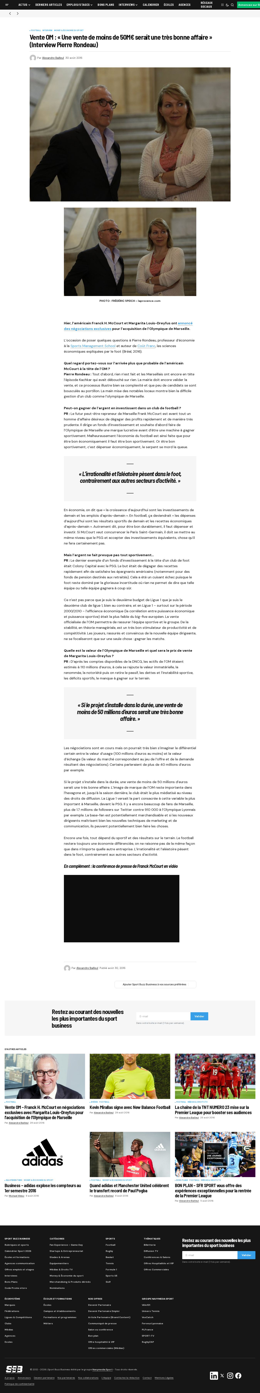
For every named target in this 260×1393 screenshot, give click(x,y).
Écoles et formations (17, 1257)
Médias (9, 1329)
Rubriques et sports (17, 1244)
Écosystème (12, 1298)
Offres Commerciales (156, 1269)
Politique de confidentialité (19, 1383)
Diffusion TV (151, 1251)
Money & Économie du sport (69, 31)
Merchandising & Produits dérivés (70, 1281)
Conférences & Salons (157, 1257)
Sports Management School (92, 346)
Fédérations (12, 1311)
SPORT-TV (148, 1335)
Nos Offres (95, 1298)
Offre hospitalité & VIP (101, 1342)
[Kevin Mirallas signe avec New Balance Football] (130, 1076)
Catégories (57, 1238)
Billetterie (150, 1244)
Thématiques (152, 1238)
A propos (10, 1377)
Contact (147, 1377)
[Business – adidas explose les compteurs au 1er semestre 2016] (45, 1154)
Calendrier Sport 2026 (18, 1251)
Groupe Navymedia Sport (158, 1298)
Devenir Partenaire (99, 1305)
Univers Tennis (151, 1311)
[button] (7, 5)
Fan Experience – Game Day (66, 1244)
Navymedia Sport (102, 1369)
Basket (110, 1257)
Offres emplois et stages (19, 1269)
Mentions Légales (164, 1377)
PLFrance (147, 1329)
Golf (108, 1281)
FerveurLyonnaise (152, 1323)
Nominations (57, 1288)
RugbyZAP (148, 1342)
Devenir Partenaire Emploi (103, 1311)
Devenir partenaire (44, 1377)
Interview (47, 31)
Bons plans (182, 1180)
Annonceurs (24, 1377)
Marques (10, 1305)
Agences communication (20, 1263)
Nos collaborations (88, 1377)
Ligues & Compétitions (18, 1317)
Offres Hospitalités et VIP (159, 1263)
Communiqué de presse (102, 1323)
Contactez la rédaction (127, 1377)
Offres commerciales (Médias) (106, 1348)
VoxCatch (147, 1317)
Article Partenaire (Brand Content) (109, 1317)
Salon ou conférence (100, 1329)
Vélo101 (146, 1305)
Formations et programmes (59, 1317)
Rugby (109, 1251)
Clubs (8, 1323)
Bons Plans (11, 1281)
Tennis (110, 1263)
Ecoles (9, 1342)
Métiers (48, 1323)
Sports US (111, 1275)
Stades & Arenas (60, 1257)
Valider (199, 1016)
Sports (110, 1238)
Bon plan (93, 1335)
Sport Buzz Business (17, 1238)
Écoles (47, 1305)
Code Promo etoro (16, 1288)
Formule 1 (111, 1269)
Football (36, 31)
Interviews (11, 1275)
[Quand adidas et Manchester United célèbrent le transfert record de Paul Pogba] (130, 1154)
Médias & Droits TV (197, 1102)
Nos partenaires (66, 1377)
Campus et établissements (59, 1311)
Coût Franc (146, 346)
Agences (10, 1335)
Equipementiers (14, 1180)
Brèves (94, 1102)
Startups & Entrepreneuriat (66, 1251)
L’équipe (106, 1377)
